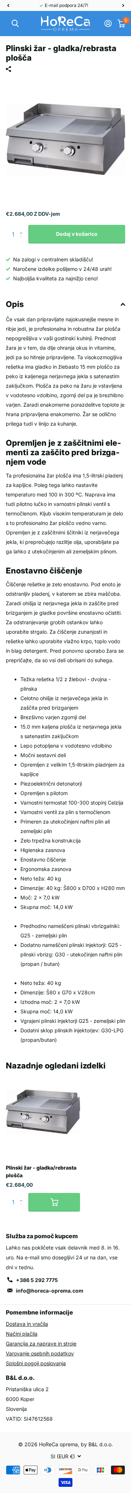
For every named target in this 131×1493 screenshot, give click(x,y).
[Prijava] (108, 23)
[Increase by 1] (22, 227)
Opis (15, 304)
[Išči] (15, 23)
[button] (8, 5)
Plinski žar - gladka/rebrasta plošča (41, 1171)
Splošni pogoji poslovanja (36, 1363)
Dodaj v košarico (77, 234)
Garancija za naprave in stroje (41, 1343)
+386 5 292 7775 (37, 1280)
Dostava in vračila (27, 1324)
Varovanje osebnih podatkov (40, 1353)
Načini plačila (21, 1334)
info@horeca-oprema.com (49, 1290)
